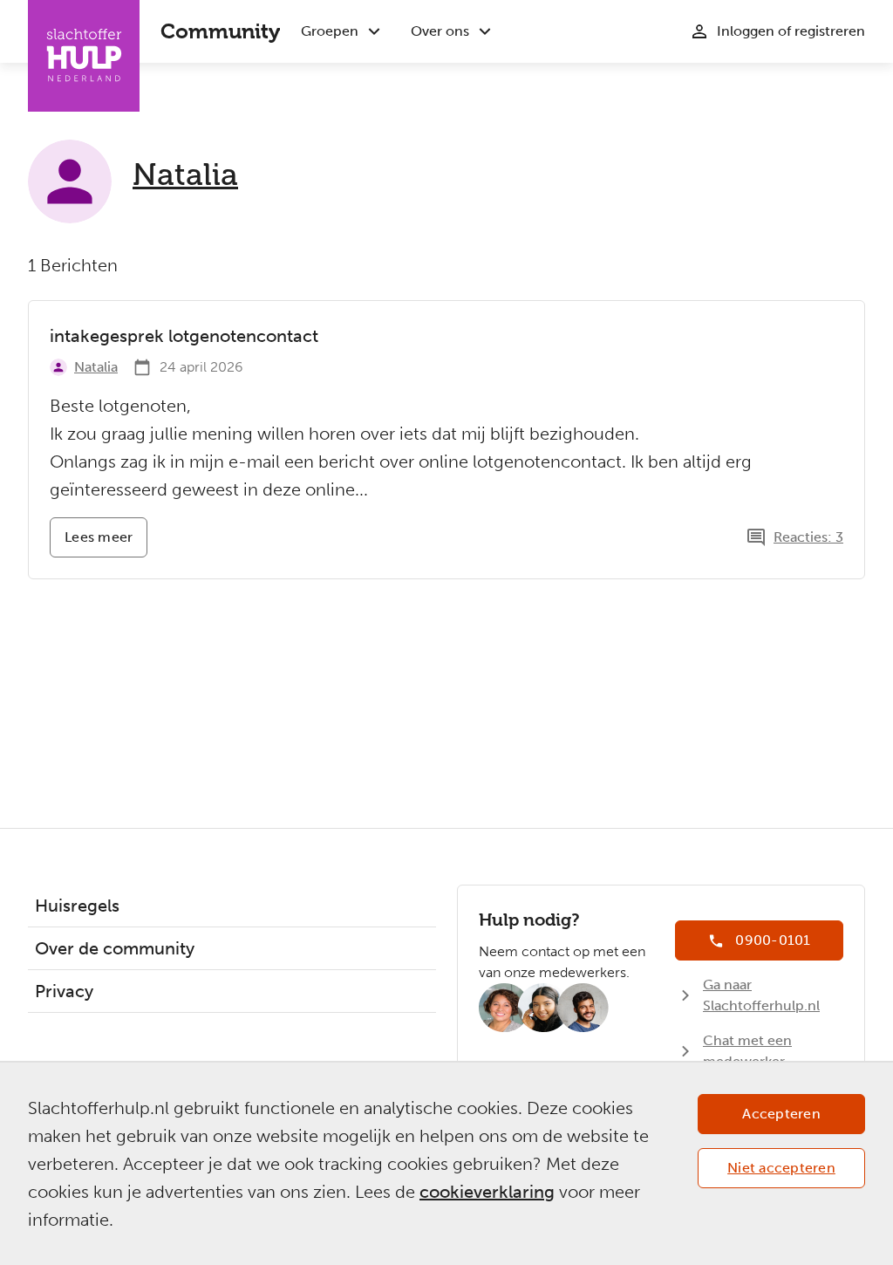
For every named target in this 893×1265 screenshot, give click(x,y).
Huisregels (77, 905)
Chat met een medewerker (747, 1051)
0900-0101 (772, 940)
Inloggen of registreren (791, 31)
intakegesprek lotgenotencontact (184, 335)
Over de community (114, 948)
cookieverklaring (487, 1191)
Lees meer (106, 543)
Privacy (64, 991)
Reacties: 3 (808, 537)
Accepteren (781, 1113)
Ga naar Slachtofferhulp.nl (761, 995)
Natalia (185, 174)
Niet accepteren (781, 1167)
